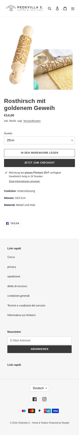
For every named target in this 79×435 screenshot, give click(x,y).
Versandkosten (32, 120)
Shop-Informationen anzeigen (24, 181)
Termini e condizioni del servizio (26, 305)
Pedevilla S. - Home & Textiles (33, 423)
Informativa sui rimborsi (21, 315)
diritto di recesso (17, 286)
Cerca (11, 257)
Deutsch (38, 388)
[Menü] (73, 8)
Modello (8, 133)
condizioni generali (18, 295)
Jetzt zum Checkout (39, 162)
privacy (11, 266)
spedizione (13, 276)
